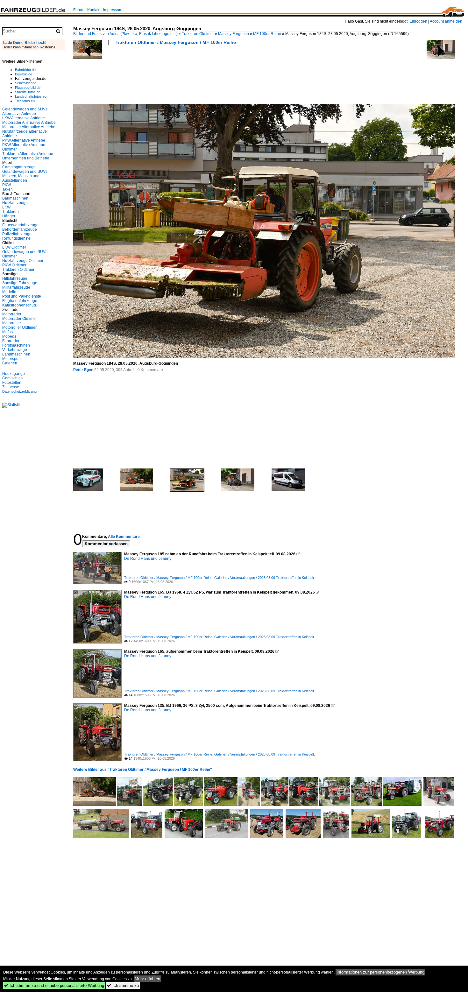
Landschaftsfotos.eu (30, 96)
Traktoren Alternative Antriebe (27, 153)
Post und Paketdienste (21, 296)
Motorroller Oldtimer (19, 327)
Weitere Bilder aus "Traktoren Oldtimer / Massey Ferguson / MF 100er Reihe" (142, 769)
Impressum (112, 10)
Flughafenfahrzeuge (19, 301)
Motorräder (11, 314)
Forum (78, 10)
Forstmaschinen (16, 345)
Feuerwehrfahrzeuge (20, 225)
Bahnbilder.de (25, 70)
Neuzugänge (13, 373)
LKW (6, 207)
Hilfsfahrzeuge (14, 278)
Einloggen (418, 21)
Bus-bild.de (23, 74)
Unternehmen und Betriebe (25, 158)
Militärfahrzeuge (16, 287)
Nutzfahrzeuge (15, 203)
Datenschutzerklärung (19, 391)
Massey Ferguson (233, 34)
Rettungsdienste (16, 238)
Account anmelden (446, 21)
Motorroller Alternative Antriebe (28, 127)
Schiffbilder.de (25, 83)
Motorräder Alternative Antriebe (29, 122)
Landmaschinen (16, 354)
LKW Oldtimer (14, 247)
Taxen (7, 189)
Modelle (9, 292)
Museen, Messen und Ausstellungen (20, 178)
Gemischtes (12, 378)
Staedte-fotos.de (27, 92)
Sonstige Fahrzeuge (19, 283)
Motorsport (11, 358)
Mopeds (9, 336)
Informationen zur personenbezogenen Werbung (380, 972)
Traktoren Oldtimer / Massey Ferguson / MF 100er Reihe (176, 42)
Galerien (9, 363)
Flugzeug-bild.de (27, 87)
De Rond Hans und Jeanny (147, 558)
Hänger (8, 216)
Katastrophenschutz (19, 305)
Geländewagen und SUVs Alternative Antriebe (24, 111)
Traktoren (10, 211)
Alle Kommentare (124, 536)
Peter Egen (83, 370)
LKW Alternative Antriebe (23, 118)
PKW (6, 185)
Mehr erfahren (147, 978)
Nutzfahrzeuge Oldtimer (22, 260)
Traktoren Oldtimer (198, 34)
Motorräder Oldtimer (19, 318)
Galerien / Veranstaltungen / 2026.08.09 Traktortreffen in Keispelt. (264, 578)
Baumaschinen (15, 198)
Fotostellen (11, 382)
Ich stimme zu (123, 985)
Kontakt (93, 10)
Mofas (7, 332)
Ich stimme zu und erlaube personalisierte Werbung (54, 985)
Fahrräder (10, 341)
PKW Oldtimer (14, 265)
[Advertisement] (189, 76)
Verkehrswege (14, 350)
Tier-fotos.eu (25, 101)
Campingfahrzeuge (19, 167)
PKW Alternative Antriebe (23, 140)
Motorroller (11, 323)
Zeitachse (10, 387)
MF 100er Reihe (267, 34)
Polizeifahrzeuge (17, 234)
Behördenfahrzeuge (19, 229)
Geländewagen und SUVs (24, 171)
